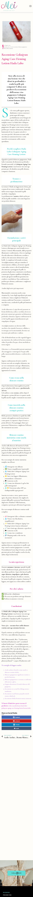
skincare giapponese (22, 47)
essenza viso (6, 47)
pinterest (17, 721)
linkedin (18, 724)
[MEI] (9, 6)
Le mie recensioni (14, 47)
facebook (17, 717)
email (17, 728)
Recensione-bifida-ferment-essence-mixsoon (18, 698)
